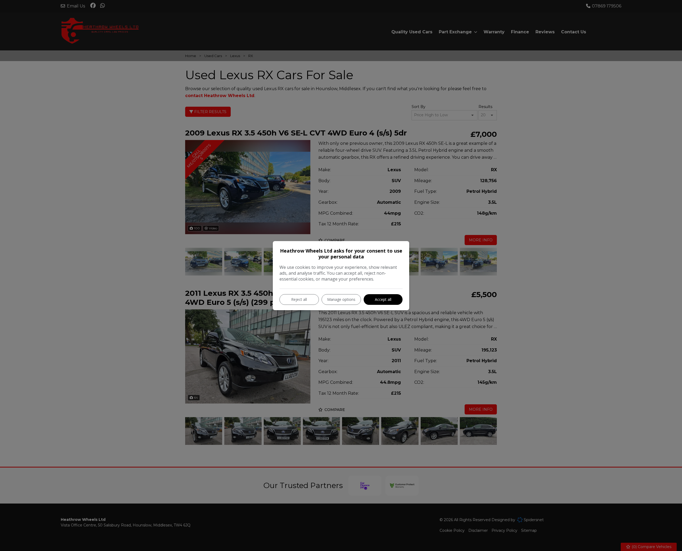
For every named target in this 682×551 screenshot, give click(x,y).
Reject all (299, 299)
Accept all (383, 299)
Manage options (341, 299)
